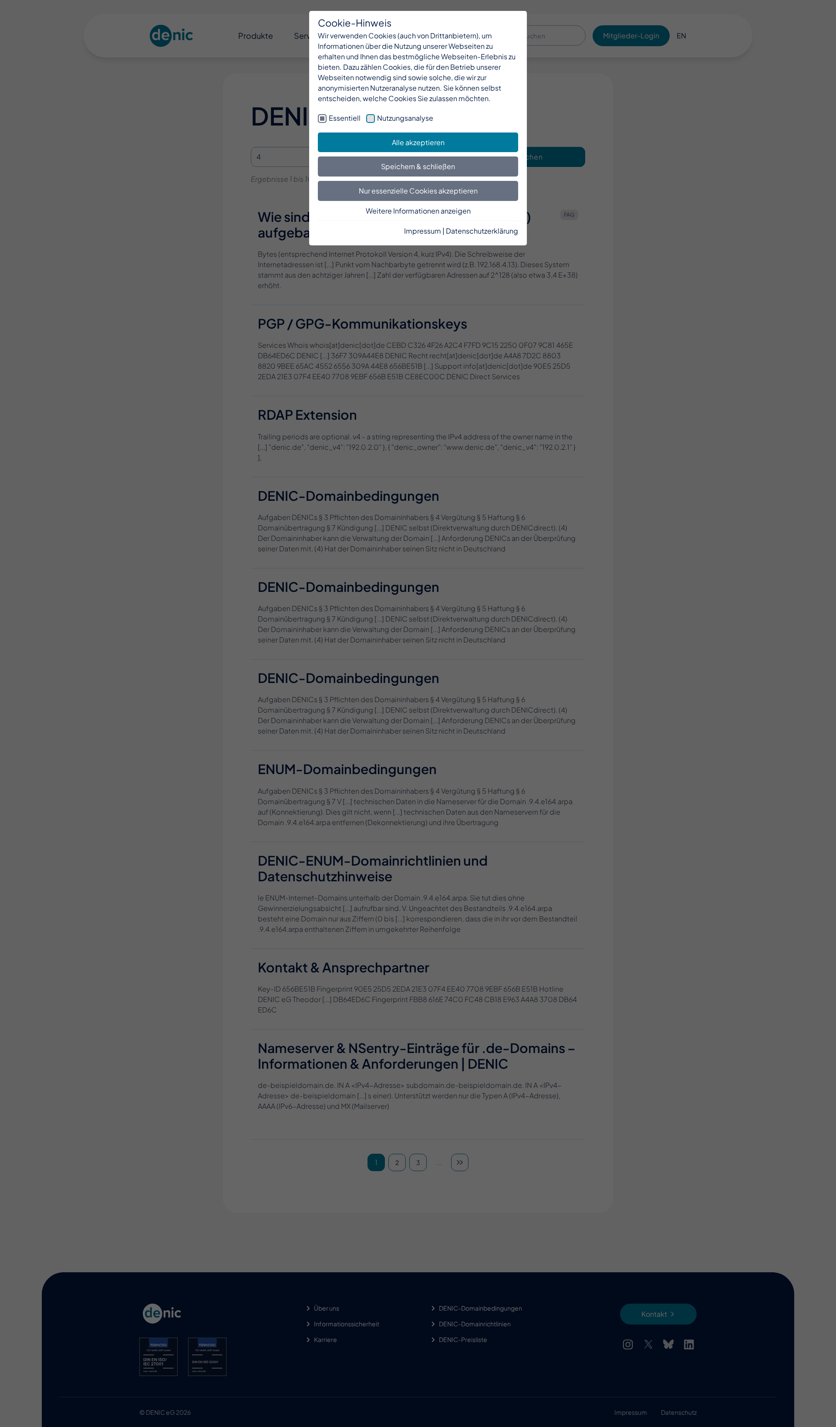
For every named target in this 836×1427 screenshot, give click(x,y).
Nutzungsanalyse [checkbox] (405, 117)
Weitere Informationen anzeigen (418, 210)
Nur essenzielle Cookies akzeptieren (418, 190)
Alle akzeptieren (418, 142)
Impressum (422, 230)
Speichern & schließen (418, 166)
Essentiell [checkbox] (345, 117)
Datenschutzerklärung (482, 230)
